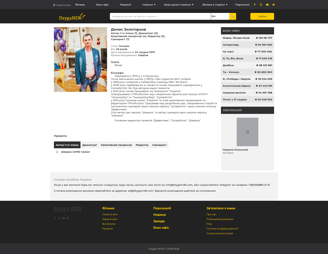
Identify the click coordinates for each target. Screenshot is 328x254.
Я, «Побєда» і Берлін (237, 78)
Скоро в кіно (110, 214)
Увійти (262, 16)
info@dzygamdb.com (179, 184)
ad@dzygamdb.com (140, 190)
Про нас (211, 214)
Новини (148, 4)
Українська (63, 4)
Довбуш (228, 65)
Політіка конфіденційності (222, 228)
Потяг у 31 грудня (235, 99)
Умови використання (220, 233)
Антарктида (231, 44)
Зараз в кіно (109, 219)
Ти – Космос (231, 72)
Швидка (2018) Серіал (75, 151)
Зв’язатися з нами (221, 208)
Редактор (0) (156, 36)
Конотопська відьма (237, 85)
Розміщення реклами (220, 219)
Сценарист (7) (120, 39)
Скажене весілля (234, 92)
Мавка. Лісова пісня (236, 37)
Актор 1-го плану (67, 144)
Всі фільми (108, 223)
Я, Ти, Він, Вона (233, 58)
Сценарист (159, 144)
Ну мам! (228, 51)
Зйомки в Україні (213, 4)
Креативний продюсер (116, 144)
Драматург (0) (148, 33)
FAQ (209, 223)
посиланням (207, 190)
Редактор (142, 144)
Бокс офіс (102, 4)
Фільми (80, 4)
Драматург (89, 144)
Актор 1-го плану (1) (124, 33)
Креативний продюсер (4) (128, 36)
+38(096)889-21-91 (259, 184)
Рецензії (125, 4)
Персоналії (242, 4)
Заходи (159, 221)
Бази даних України (177, 4)
